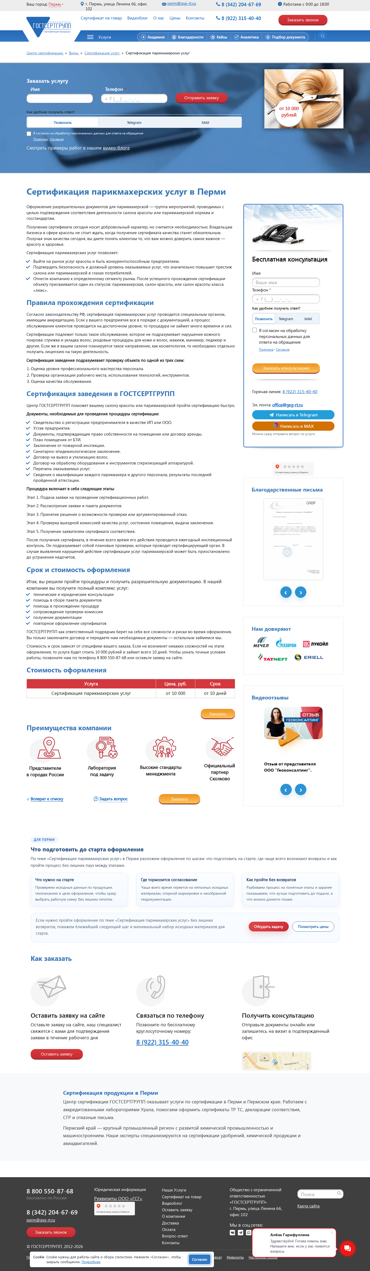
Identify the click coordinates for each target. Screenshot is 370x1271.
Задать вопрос (113, 798)
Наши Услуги (174, 1190)
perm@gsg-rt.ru (181, 3)
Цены (175, 18)
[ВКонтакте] (232, 1232)
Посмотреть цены (313, 926)
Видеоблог (137, 18)
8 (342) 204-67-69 (241, 4)
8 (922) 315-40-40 (241, 18)
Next (300, 592)
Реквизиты (235, 1257)
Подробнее (91, 1261)
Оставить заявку (57, 1054)
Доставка (170, 1223)
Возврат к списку (47, 798)
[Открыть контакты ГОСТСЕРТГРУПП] (276, 1058)
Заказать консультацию (286, 368)
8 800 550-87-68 (50, 1191)
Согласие (57, 139)
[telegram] (240, 1232)
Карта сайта (308, 1206)
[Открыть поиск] (322, 36)
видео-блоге (116, 148)
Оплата (169, 1229)
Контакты (195, 18)
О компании (173, 1216)
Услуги (104, 37)
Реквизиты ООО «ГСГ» (118, 1198)
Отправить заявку (201, 97)
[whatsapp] (248, 1232)
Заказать (217, 713)
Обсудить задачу (268, 926)
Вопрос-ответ (175, 1236)
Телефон (115, 89)
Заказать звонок (303, 19)
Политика (40, 139)
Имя (35, 89)
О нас (158, 18)
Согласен (199, 1259)
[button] (102, 37)
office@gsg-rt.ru (287, 404)
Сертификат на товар (101, 18)
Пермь (54, 4)
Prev (286, 592)
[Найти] (339, 1193)
